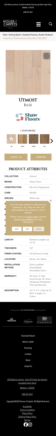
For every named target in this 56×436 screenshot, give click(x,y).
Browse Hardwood (46, 35)
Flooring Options (15, 35)
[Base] (11, 138)
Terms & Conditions (27, 410)
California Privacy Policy (27, 416)
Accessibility (27, 406)
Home (5, 35)
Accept (17, 228)
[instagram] (29, 425)
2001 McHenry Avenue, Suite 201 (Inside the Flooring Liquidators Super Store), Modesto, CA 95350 (28, 6)
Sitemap (27, 420)
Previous (4, 139)
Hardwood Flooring (30, 35)
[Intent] (44, 138)
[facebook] (25, 425)
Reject (27, 228)
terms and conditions (24, 219)
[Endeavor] (22, 139)
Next (51, 139)
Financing (41, 157)
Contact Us (16, 157)
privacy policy (32, 216)
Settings (38, 228)
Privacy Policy (27, 413)
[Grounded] (33, 138)
